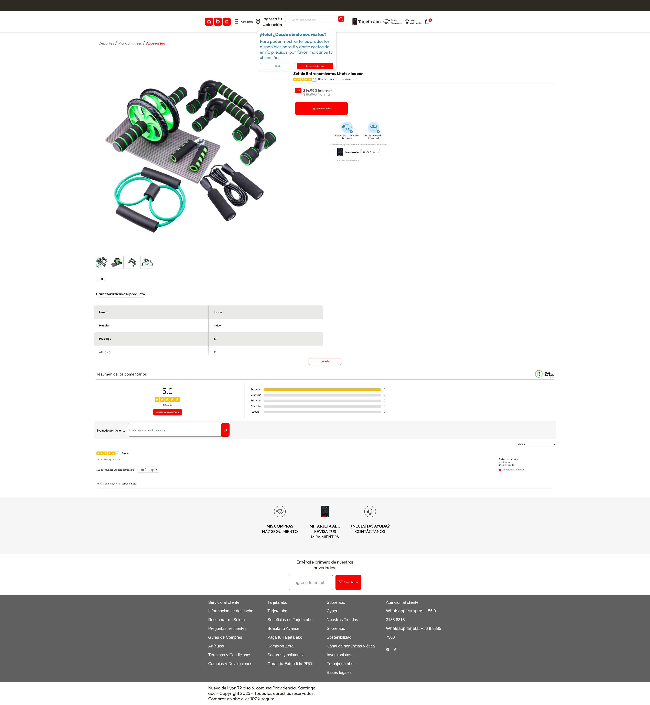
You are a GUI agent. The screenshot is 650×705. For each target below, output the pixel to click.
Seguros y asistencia (286, 655)
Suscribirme (351, 582)
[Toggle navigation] (236, 22)
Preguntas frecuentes (227, 628)
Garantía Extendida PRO (289, 663)
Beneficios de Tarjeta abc (289, 619)
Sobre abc (336, 628)
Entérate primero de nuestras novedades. (325, 564)
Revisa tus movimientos (325, 531)
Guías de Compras (225, 637)
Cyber (332, 611)
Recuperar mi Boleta (226, 619)
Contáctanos (370, 528)
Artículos (216, 646)
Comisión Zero (280, 646)
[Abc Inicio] (217, 21)
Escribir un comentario (340, 79)
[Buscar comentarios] (225, 430)
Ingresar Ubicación (315, 66)
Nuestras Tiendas (342, 619)
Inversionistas (339, 655)
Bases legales (339, 672)
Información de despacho (230, 611)
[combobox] (370, 152)
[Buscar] (341, 19)
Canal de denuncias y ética (351, 646)
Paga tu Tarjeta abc (284, 637)
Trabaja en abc (340, 663)
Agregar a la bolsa (321, 108)
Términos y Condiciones (229, 655)
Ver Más (325, 361)
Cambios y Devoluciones (230, 663)
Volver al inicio (129, 483)
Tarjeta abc (277, 611)
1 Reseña (322, 79)
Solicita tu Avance (283, 628)
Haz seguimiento (280, 528)
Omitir (278, 66)
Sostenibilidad (339, 637)
